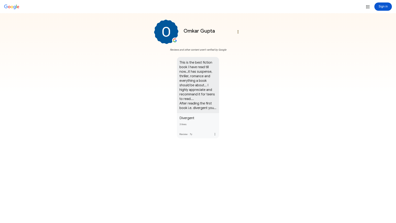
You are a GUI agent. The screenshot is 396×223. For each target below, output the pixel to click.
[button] (368, 7)
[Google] (11, 7)
